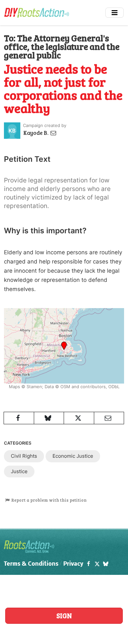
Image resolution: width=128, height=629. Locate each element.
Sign (64, 615)
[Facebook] (88, 564)
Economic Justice (73, 456)
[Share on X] (79, 418)
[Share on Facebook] (19, 418)
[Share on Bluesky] (49, 418)
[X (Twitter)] (96, 564)
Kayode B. (36, 132)
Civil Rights (24, 456)
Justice (19, 471)
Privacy (73, 564)
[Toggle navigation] (114, 13)
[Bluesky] (105, 564)
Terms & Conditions (31, 564)
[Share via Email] (109, 418)
